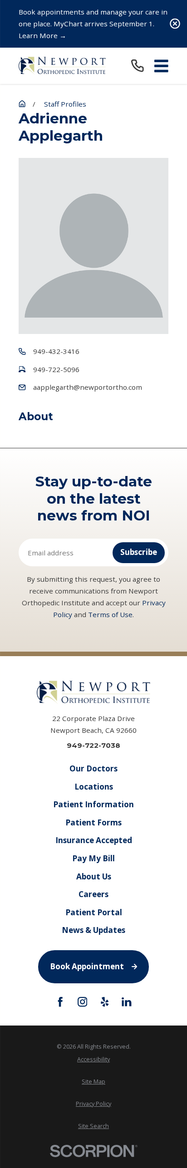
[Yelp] (104, 1001)
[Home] (62, 66)
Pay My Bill (93, 858)
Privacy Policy (93, 1103)
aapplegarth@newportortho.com (87, 387)
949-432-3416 (56, 351)
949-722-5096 (56, 369)
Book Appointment (87, 966)
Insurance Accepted (93, 840)
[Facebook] (60, 1001)
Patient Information (93, 804)
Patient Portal (93, 912)
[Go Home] (22, 103)
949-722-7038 (93, 745)
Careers (93, 894)
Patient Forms (93, 822)
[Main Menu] (161, 66)
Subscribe (138, 552)
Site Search (93, 1126)
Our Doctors (93, 768)
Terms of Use (110, 614)
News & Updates (93, 930)
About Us (93, 876)
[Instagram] (82, 1001)
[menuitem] (93, 1060)
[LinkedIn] (126, 1001)
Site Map (93, 1081)
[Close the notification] (175, 24)
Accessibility (93, 1059)
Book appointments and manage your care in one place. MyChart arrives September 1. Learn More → (93, 23)
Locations (93, 786)
